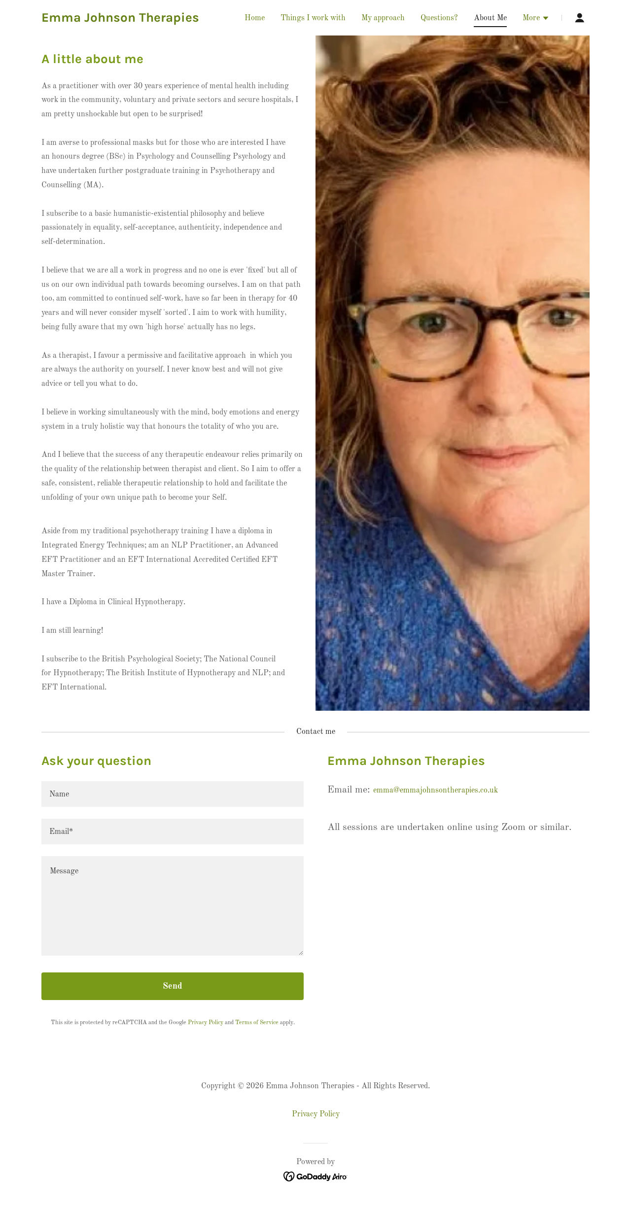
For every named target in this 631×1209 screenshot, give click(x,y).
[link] (120, 20)
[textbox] (172, 794)
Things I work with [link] (313, 18)
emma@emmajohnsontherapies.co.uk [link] (435, 790)
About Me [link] (490, 18)
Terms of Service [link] (257, 1023)
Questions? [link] (439, 18)
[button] (536, 19)
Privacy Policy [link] (205, 1023)
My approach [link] (383, 18)
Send (172, 986)
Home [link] (255, 18)
